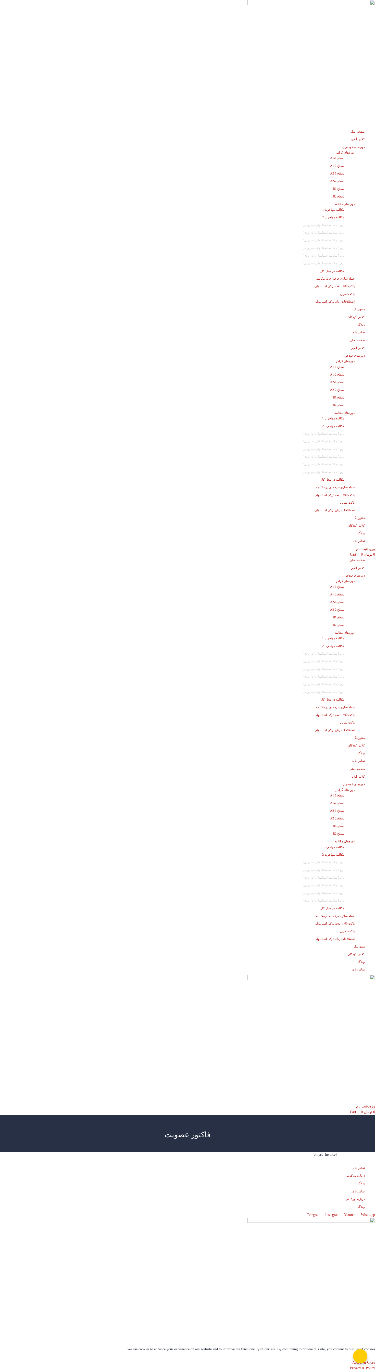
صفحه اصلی (357, 131)
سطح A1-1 (337, 158)
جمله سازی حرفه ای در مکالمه (335, 278)
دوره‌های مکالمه (344, 204)
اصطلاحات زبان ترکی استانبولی (335, 301)
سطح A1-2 (337, 166)
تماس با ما (358, 332)
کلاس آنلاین (358, 139)
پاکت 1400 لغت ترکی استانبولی (335, 286)
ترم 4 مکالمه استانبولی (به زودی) (323, 232)
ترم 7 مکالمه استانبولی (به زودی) (323, 255)
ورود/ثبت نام (365, 549)
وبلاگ (361, 324)
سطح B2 (338, 196)
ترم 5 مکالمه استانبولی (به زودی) (323, 240)
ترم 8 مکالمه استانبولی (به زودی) (323, 263)
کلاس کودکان (356, 317)
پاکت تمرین (347, 294)
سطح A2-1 (337, 173)
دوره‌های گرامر (345, 152)
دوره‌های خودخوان (353, 147)
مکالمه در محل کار (332, 271)
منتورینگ (359, 309)
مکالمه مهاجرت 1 (333, 209)
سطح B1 (338, 189)
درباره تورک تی (355, 1175)
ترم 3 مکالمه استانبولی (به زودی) (323, 225)
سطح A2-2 (337, 181)
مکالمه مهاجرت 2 (333, 217)
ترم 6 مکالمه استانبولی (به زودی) (323, 248)
